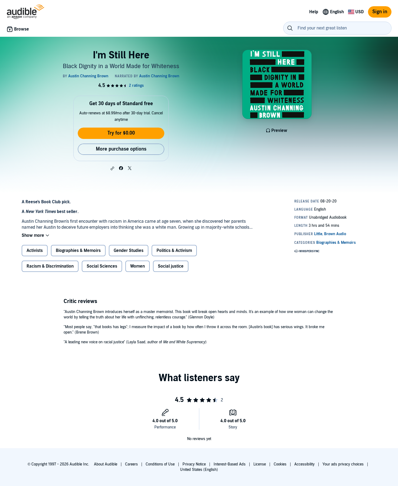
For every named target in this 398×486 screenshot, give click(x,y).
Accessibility (304, 464)
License (259, 464)
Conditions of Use (160, 464)
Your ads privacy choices (343, 464)
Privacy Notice (194, 464)
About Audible (105, 464)
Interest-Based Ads (230, 464)
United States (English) (199, 469)
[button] (112, 168)
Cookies (280, 464)
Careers (131, 464)
